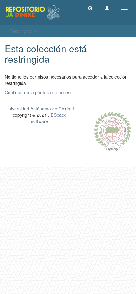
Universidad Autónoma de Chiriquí (39, 108)
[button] (90, 8)
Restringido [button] (21, 31)
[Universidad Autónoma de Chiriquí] (112, 130)
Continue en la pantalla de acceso (39, 92)
